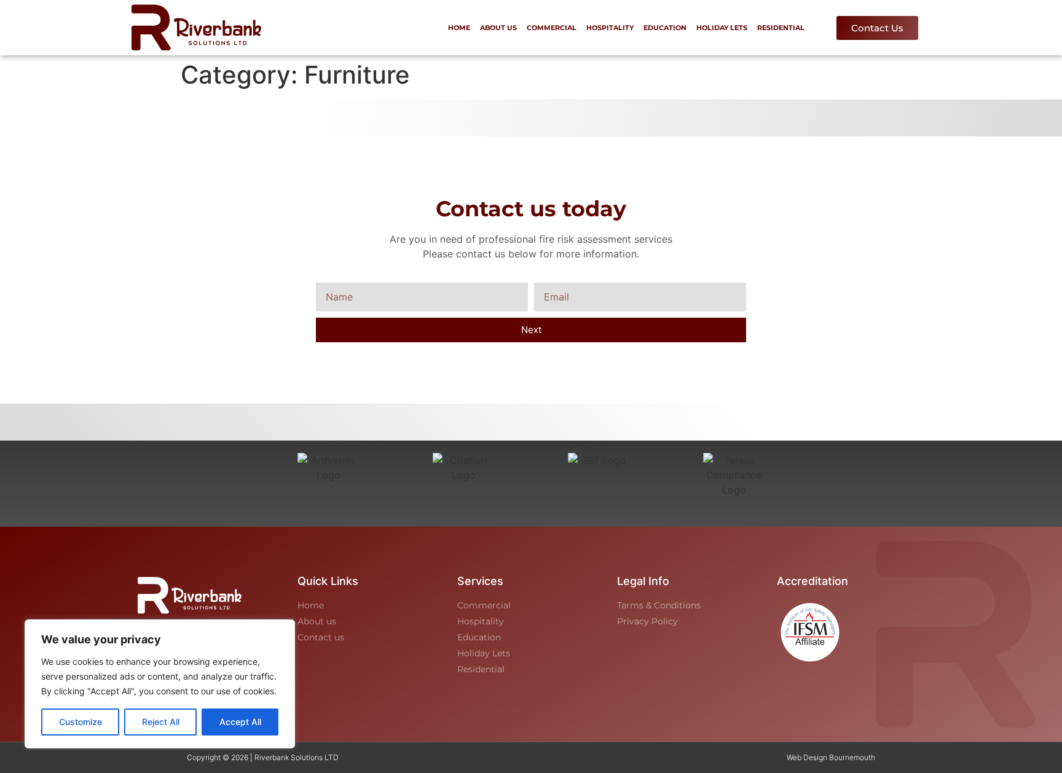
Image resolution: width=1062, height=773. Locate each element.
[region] (160, 683)
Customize (80, 721)
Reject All (160, 721)
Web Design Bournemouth (831, 757)
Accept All (240, 721)
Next (531, 329)
